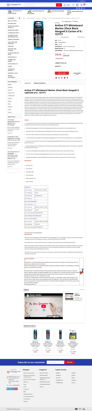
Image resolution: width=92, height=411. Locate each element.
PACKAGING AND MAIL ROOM (13, 53)
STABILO (10, 98)
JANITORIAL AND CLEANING (12, 49)
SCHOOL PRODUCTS (13, 63)
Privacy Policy (27, 399)
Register (69, 5)
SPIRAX (9, 101)
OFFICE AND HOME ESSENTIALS (12, 42)
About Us (26, 382)
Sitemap (26, 401)
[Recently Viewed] (78, 5)
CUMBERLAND (11, 95)
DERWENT (10, 87)
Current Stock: (60, 63)
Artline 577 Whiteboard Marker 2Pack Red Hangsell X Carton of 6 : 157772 (47, 343)
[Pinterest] (67, 78)
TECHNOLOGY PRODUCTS (11, 69)
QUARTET (10, 106)
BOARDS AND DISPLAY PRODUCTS (13, 26)
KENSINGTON (11, 93)
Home (25, 386)
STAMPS (10, 66)
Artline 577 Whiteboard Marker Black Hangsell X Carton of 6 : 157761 (60, 343)
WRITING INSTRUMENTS (11, 76)
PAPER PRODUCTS (12, 57)
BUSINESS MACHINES (13, 30)
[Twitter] (62, 78)
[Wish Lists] (74, 5)
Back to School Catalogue (29, 379)
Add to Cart (37, 337)
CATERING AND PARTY (13, 32)
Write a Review (81, 37)
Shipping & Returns (28, 394)
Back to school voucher (29, 373)
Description (28, 83)
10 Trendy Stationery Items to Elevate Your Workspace (13, 122)
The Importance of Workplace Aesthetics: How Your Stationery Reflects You (13, 155)
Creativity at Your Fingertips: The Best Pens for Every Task (13, 138)
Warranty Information (39, 83)
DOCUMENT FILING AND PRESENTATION (13, 36)
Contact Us (26, 389)
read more (9, 133)
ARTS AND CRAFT (12, 23)
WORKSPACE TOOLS (13, 73)
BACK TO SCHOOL (12, 20)
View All (9, 112)
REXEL (9, 104)
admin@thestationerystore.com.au (13, 376)
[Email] (56, 78)
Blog (25, 384)
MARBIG (10, 84)
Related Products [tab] (30, 326)
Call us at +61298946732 (14, 385)
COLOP (9, 109)
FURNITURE (10, 46)
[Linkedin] (64, 78)
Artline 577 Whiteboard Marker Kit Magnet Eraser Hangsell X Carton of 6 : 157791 (73, 344)
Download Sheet (38, 232)
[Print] (59, 78)
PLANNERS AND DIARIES (12, 60)
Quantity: (58, 66)
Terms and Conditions (29, 396)
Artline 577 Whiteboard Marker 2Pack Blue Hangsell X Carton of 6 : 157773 (35, 343)
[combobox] (43, 5)
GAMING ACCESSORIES (13, 39)
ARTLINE (10, 90)
